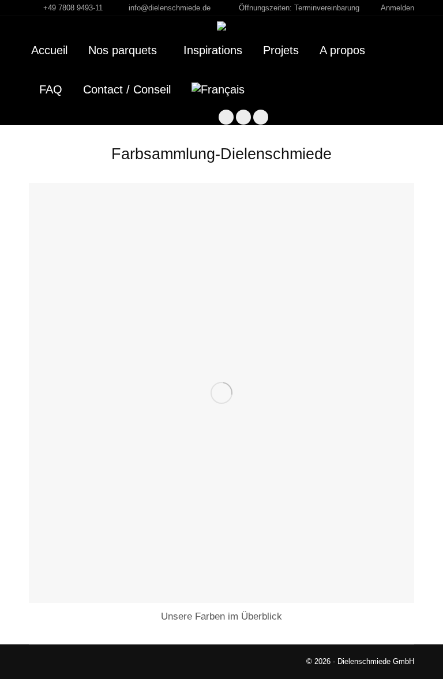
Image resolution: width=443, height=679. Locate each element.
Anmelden (397, 7)
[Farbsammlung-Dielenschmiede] (221, 393)
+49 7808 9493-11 (73, 7)
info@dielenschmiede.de (170, 7)
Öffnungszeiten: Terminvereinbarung (299, 7)
